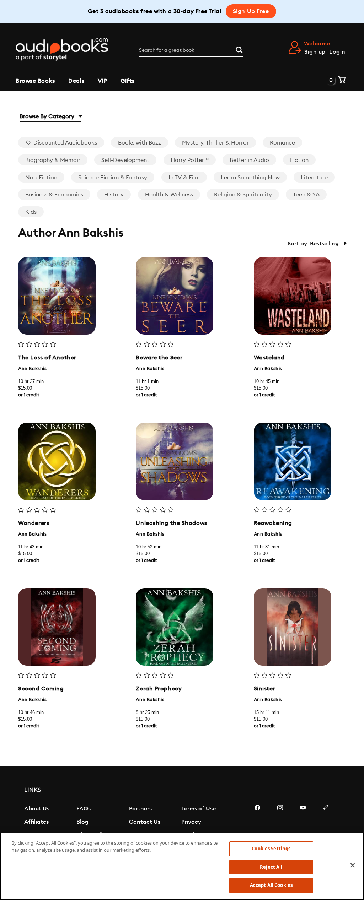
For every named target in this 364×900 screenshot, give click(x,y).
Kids (31, 212)
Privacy (191, 822)
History (114, 194)
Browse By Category (48, 116)
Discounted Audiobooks (64, 143)
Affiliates (36, 822)
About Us (36, 809)
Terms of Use (198, 809)
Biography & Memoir (52, 160)
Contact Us (144, 822)
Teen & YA (306, 194)
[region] (182, 866)
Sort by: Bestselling (314, 243)
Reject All (271, 867)
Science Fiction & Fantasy (112, 177)
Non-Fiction (41, 177)
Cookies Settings (271, 848)
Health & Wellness (169, 194)
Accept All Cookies (271, 885)
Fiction (299, 160)
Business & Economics (54, 194)
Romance (282, 143)
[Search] (239, 49)
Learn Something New (250, 177)
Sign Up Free (251, 11)
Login (337, 52)
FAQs (83, 809)
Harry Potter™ (190, 160)
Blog (82, 822)
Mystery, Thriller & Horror (215, 143)
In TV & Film (184, 177)
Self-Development (125, 160)
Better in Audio (249, 160)
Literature (314, 177)
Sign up (315, 52)
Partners (140, 809)
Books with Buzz (139, 143)
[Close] (352, 865)
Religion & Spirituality (243, 194)
